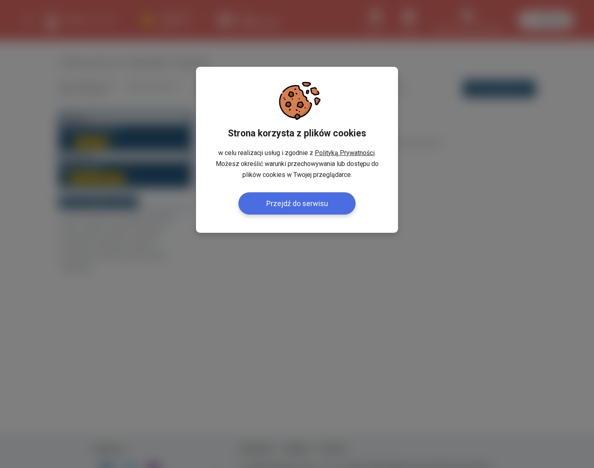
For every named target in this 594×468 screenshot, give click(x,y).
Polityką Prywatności (345, 153)
